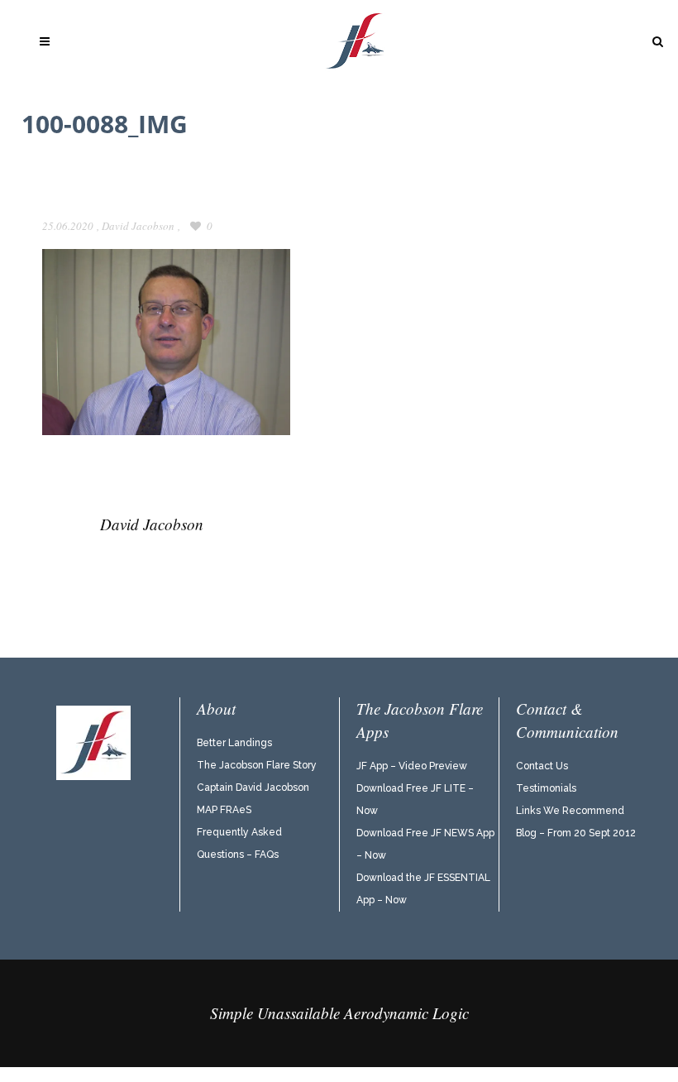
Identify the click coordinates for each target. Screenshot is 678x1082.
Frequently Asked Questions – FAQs (239, 843)
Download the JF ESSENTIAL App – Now (423, 889)
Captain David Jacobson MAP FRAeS (253, 799)
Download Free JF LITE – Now (415, 799)
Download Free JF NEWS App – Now (425, 844)
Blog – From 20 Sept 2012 (576, 833)
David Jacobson (138, 225)
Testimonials (546, 788)
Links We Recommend (570, 810)
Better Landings (234, 743)
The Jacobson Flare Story (257, 765)
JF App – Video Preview (411, 766)
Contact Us (542, 766)
